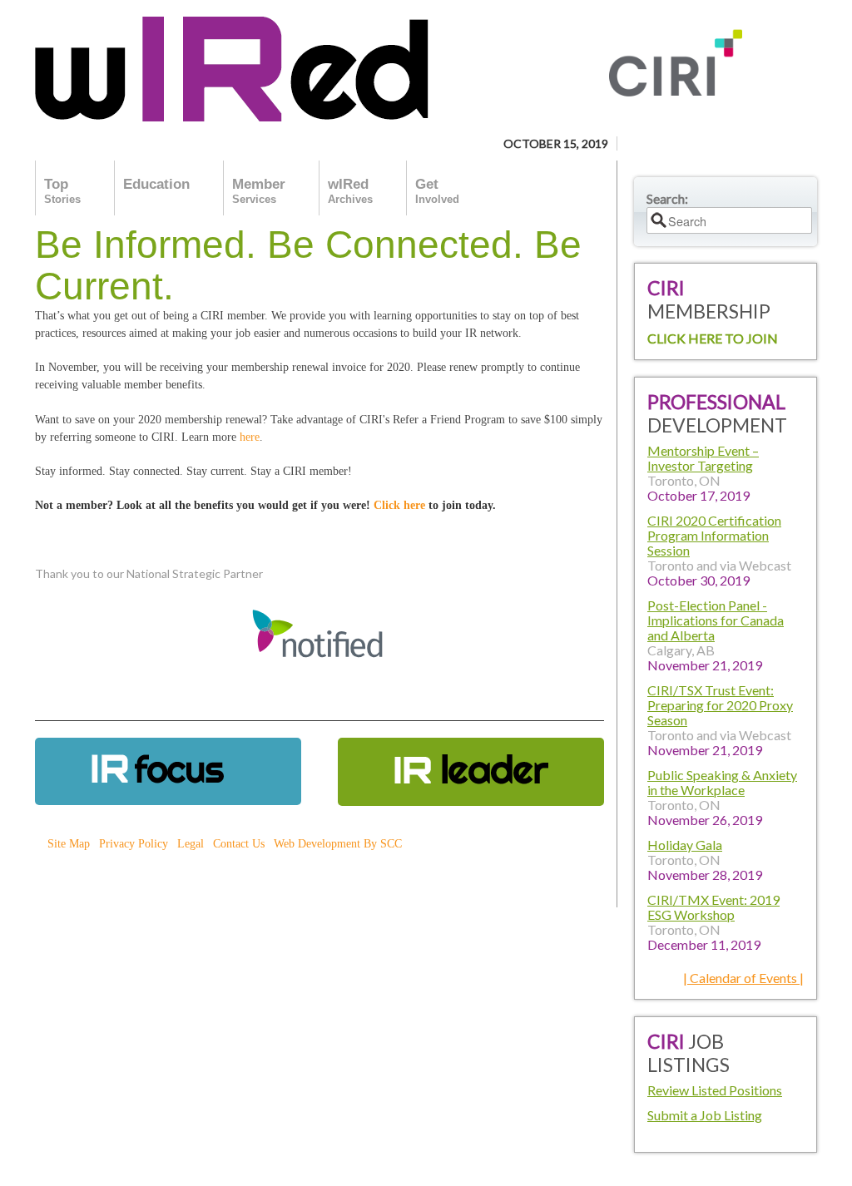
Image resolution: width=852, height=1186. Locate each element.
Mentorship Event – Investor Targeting (703, 457)
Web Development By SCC (338, 844)
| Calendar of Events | (743, 978)
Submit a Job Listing (704, 1115)
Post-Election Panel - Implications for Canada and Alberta (715, 620)
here (250, 437)
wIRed (350, 190)
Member (258, 190)
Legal (190, 844)
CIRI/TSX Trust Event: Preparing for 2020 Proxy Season (720, 705)
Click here (399, 505)
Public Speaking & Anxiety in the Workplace (722, 782)
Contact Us (239, 844)
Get (437, 190)
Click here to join (712, 338)
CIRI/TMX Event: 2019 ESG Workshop (713, 907)
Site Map (68, 844)
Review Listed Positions (714, 1090)
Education (156, 184)
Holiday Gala (684, 844)
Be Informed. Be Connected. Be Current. (308, 265)
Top (62, 190)
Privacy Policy (133, 844)
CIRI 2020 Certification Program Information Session (714, 535)
